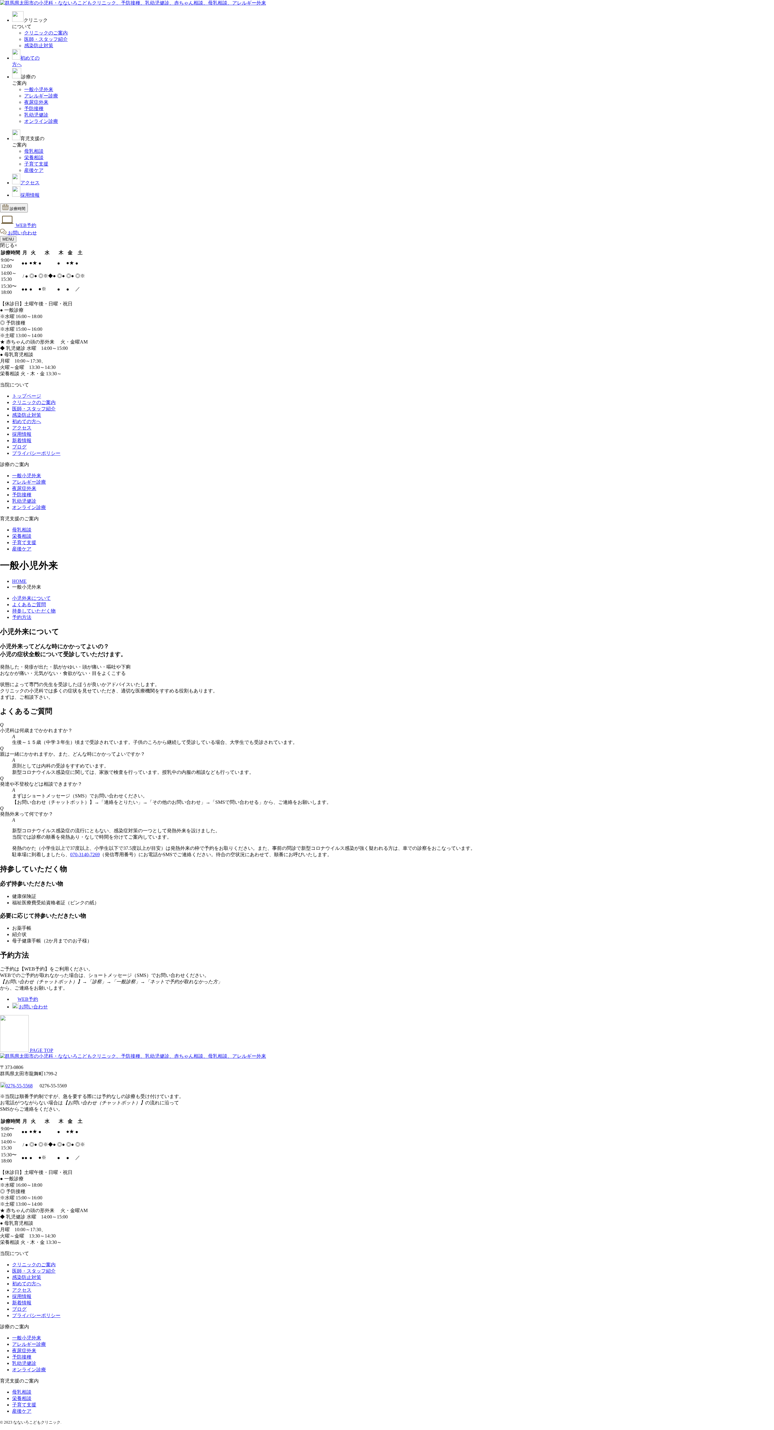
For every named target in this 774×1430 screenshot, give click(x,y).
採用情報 (30, 195)
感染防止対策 (38, 45)
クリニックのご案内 (46, 32)
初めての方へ (26, 421)
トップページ (26, 396)
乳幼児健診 (36, 114)
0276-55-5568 (19, 1085)
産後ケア (34, 170)
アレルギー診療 (41, 95)
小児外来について (31, 598)
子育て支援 (36, 163)
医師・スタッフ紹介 (46, 39)
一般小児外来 (38, 89)
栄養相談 (34, 157)
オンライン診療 (41, 121)
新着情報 (21, 440)
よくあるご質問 (29, 604)
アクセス (30, 182)
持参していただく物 (34, 610)
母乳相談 (34, 151)
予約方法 (21, 617)
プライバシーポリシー (36, 453)
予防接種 (34, 108)
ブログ (19, 446)
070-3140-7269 (85, 854)
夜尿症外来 (36, 102)
